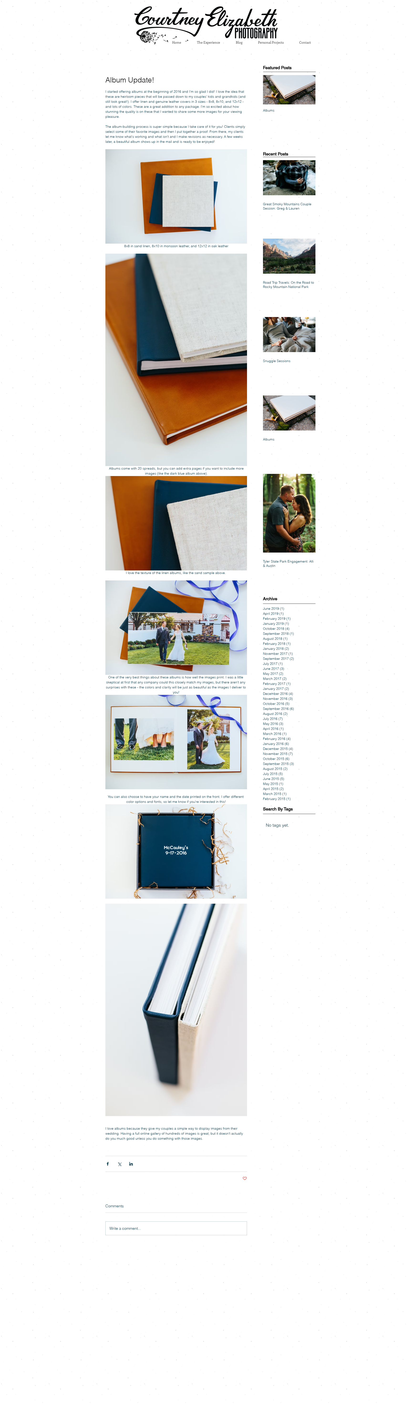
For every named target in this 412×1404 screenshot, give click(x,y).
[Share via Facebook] (107, 1164)
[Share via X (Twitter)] (119, 1164)
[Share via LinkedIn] (131, 1164)
